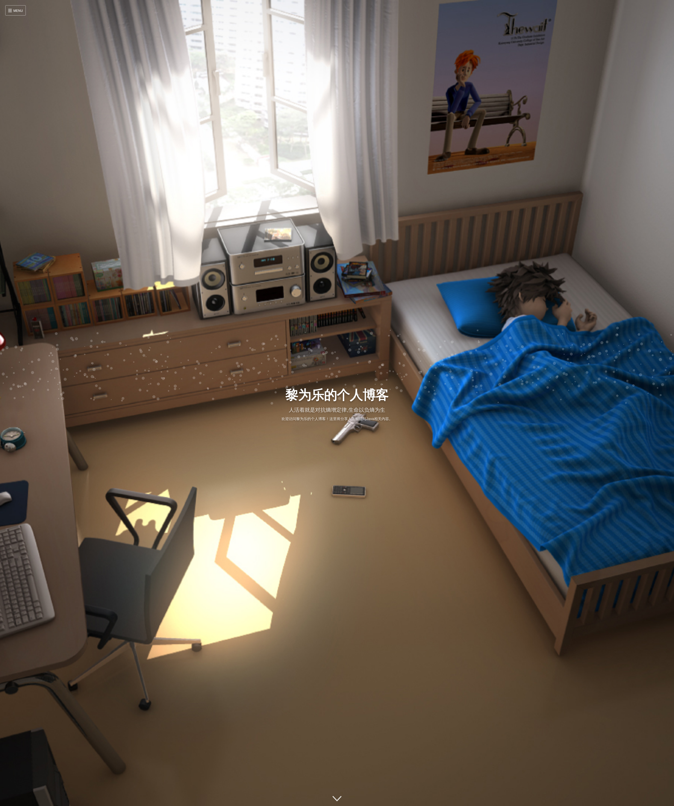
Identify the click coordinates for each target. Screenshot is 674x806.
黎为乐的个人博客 (337, 394)
